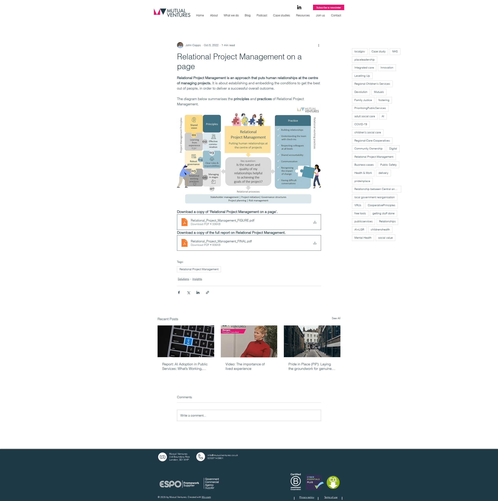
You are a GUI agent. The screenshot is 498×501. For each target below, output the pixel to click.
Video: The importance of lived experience (245, 366)
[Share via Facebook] (179, 292)
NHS (395, 51)
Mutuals (379, 92)
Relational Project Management (199, 269)
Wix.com (206, 497)
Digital (393, 148)
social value (385, 237)
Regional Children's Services (372, 83)
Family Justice (363, 100)
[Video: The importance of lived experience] (249, 341)
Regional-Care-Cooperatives (372, 140)
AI (383, 116)
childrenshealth (380, 229)
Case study (379, 51)
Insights (197, 279)
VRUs (357, 205)
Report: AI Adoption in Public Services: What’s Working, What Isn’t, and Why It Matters (185, 366)
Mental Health (363, 237)
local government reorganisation (374, 197)
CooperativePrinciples (381, 205)
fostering (384, 100)
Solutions (183, 279)
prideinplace (362, 181)
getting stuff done (384, 213)
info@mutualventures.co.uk (223, 455)
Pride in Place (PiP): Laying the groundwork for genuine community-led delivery (310, 366)
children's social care (367, 132)
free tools (360, 213)
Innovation (387, 67)
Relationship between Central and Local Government (377, 189)
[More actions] (318, 45)
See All (336, 318)
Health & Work (363, 173)
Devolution (360, 92)
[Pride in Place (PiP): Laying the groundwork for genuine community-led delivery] (312, 341)
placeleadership (364, 59)
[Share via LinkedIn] (198, 292)
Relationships (387, 221)
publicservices (363, 221)
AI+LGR (359, 229)
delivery (383, 173)
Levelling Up (362, 75)
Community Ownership (368, 148)
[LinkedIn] (299, 7)
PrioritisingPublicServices (370, 108)
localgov (359, 51)
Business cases (364, 164)
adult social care (364, 116)
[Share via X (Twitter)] (188, 292)
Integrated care (364, 67)
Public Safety (388, 164)
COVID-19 (360, 124)
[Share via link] (207, 292)
